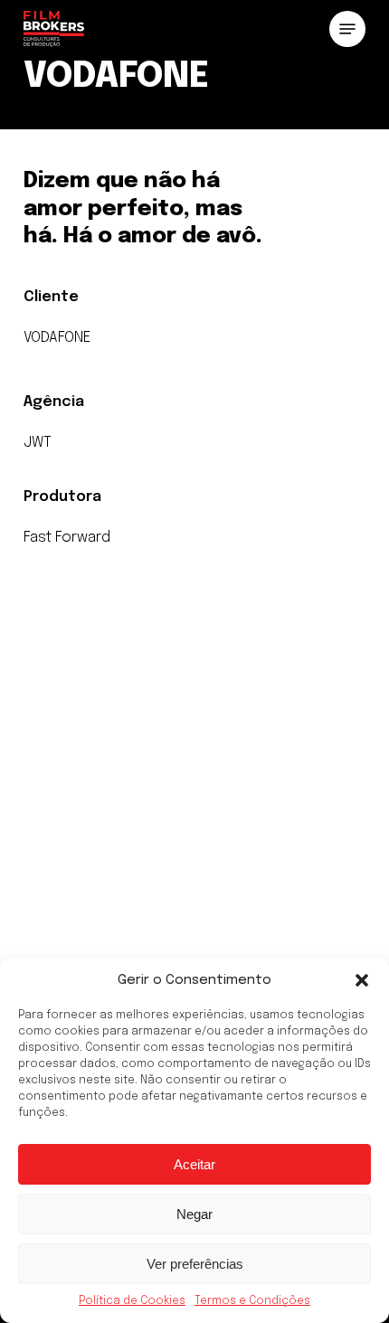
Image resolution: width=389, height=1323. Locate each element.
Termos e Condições (252, 1301)
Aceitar (194, 1164)
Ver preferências (195, 1263)
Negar (194, 1214)
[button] (362, 980)
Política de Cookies (132, 1301)
